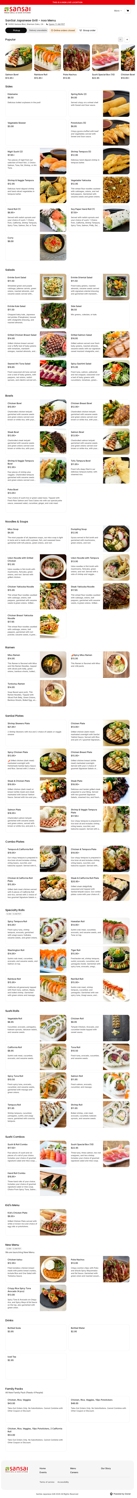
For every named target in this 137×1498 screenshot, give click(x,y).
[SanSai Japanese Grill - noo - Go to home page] (18, 10)
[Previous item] (120, 39)
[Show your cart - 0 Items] (128, 10)
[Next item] (127, 39)
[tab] (16, 30)
